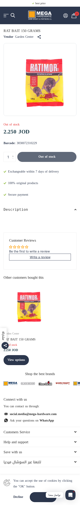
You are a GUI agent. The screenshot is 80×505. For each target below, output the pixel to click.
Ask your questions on (32, 420)
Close (40, 432)
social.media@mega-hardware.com (33, 414)
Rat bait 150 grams (20, 339)
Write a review (40, 257)
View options (16, 360)
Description (16, 209)
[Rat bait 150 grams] (26, 305)
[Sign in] (65, 15)
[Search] (13, 15)
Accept (43, 497)
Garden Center (24, 37)
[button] (14, 153)
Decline (18, 497)
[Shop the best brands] (10, 383)
